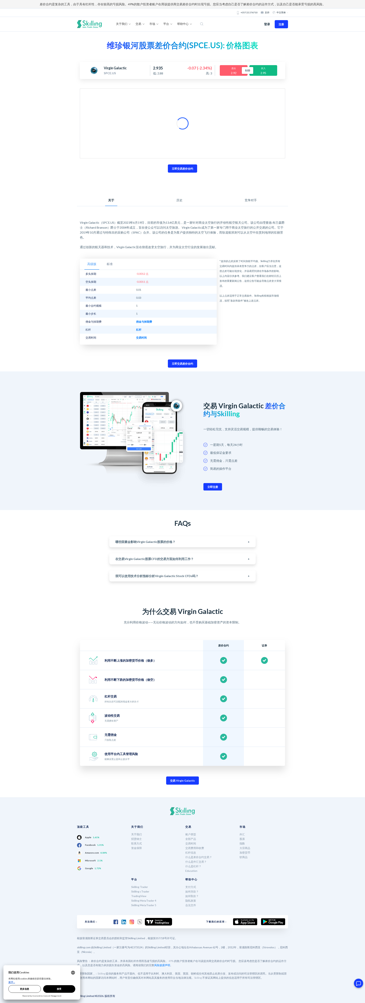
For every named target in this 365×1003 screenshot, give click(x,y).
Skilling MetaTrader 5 (143, 905)
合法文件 (190, 905)
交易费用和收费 (194, 848)
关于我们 (136, 834)
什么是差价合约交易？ (198, 857)
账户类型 (190, 834)
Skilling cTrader (140, 891)
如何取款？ (192, 896)
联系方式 (136, 843)
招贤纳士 (136, 838)
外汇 (242, 834)
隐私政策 (190, 900)
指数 (242, 843)
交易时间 (190, 843)
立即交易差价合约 (182, 168)
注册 (281, 24)
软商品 (244, 857)
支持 (267, 12)
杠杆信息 (190, 852)
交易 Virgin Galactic (182, 780)
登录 (267, 24)
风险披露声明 (162, 965)
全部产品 (190, 838)
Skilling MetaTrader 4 (143, 900)
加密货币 (245, 852)
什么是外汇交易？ (196, 861)
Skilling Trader (139, 886)
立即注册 (212, 486)
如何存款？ (192, 891)
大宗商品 (245, 848)
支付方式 (190, 886)
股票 (242, 838)
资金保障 (136, 848)
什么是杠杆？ (193, 866)
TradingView (138, 896)
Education (191, 870)
